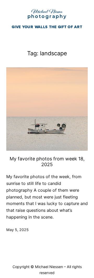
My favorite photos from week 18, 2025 (47, 161)
